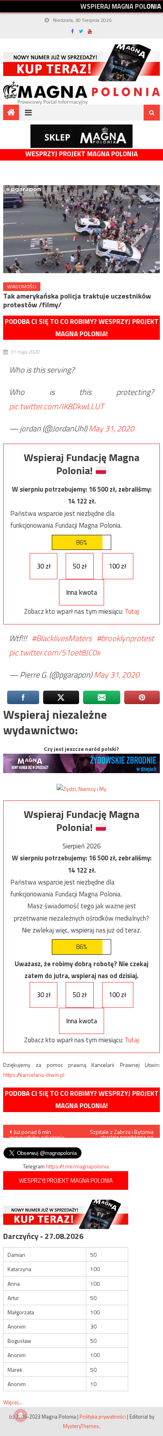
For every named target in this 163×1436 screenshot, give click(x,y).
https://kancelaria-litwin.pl (33, 1074)
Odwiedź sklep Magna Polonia (81, 136)
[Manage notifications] (20, 1415)
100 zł (117, 566)
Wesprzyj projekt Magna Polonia (81, 154)
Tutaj (132, 611)
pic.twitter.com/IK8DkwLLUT (56, 406)
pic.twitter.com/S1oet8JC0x (54, 652)
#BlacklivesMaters (62, 638)
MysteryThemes (81, 1426)
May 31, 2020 (111, 428)
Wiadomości (21, 286)
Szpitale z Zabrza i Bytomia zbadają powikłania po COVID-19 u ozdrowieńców (122, 1133)
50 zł (80, 566)
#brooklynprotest (125, 638)
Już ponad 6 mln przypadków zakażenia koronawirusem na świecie (41, 1133)
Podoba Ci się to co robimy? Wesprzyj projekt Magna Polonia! (82, 327)
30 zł (44, 566)
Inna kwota (81, 592)
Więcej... (12, 1402)
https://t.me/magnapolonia (77, 1166)
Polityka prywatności (103, 1417)
